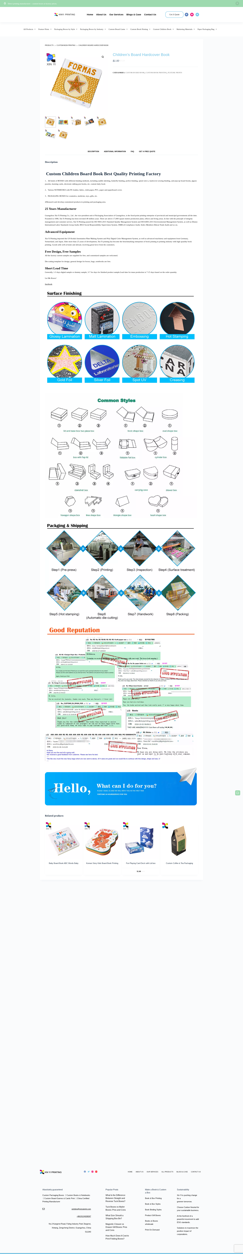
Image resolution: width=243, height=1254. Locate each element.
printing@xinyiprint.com (81, 1209)
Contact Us (150, 14)
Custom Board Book (135, 73)
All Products (28, 29)
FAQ (132, 151)
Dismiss (237, 3)
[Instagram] (192, 14)
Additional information (115, 151)
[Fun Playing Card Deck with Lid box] (140, 840)
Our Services (116, 14)
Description (93, 151)
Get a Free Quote (147, 151)
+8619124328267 (84, 1216)
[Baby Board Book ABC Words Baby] (63, 840)
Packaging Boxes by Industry (91, 29)
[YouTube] (96, 1172)
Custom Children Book (162, 29)
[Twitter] (197, 14)
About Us (101, 14)
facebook (48, 284)
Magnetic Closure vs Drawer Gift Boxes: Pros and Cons (116, 1227)
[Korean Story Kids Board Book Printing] (102, 840)
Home (90, 14)
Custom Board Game (117, 29)
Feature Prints (43, 29)
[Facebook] (186, 14)
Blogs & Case (133, 14)
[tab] (93, 151)
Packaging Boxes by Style (64, 29)
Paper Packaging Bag (206, 29)
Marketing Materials (184, 29)
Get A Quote (174, 14)
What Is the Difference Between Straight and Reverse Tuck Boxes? (115, 1198)
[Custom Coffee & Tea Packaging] (179, 840)
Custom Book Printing (139, 29)
